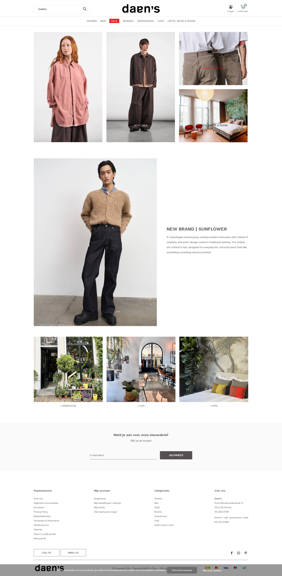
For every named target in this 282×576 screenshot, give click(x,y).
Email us (73, 552)
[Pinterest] (246, 553)
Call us (46, 552)
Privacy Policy (41, 511)
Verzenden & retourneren (46, 520)
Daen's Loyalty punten (45, 534)
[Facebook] (232, 553)
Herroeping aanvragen (105, 511)
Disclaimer (39, 507)
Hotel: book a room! (181, 21)
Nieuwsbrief (40, 538)
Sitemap (38, 529)
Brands (128, 21)
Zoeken (84, 9)
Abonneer (176, 455)
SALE (114, 21)
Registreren (100, 498)
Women (92, 21)
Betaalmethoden (42, 516)
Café (161, 21)
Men (103, 21)
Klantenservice (41, 525)
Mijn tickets (99, 507)
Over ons (38, 498)
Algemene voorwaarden (46, 503)
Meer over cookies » (212, 570)
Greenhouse (145, 21)
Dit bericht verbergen (182, 570)
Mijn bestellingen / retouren (107, 503)
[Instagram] (238, 553)
